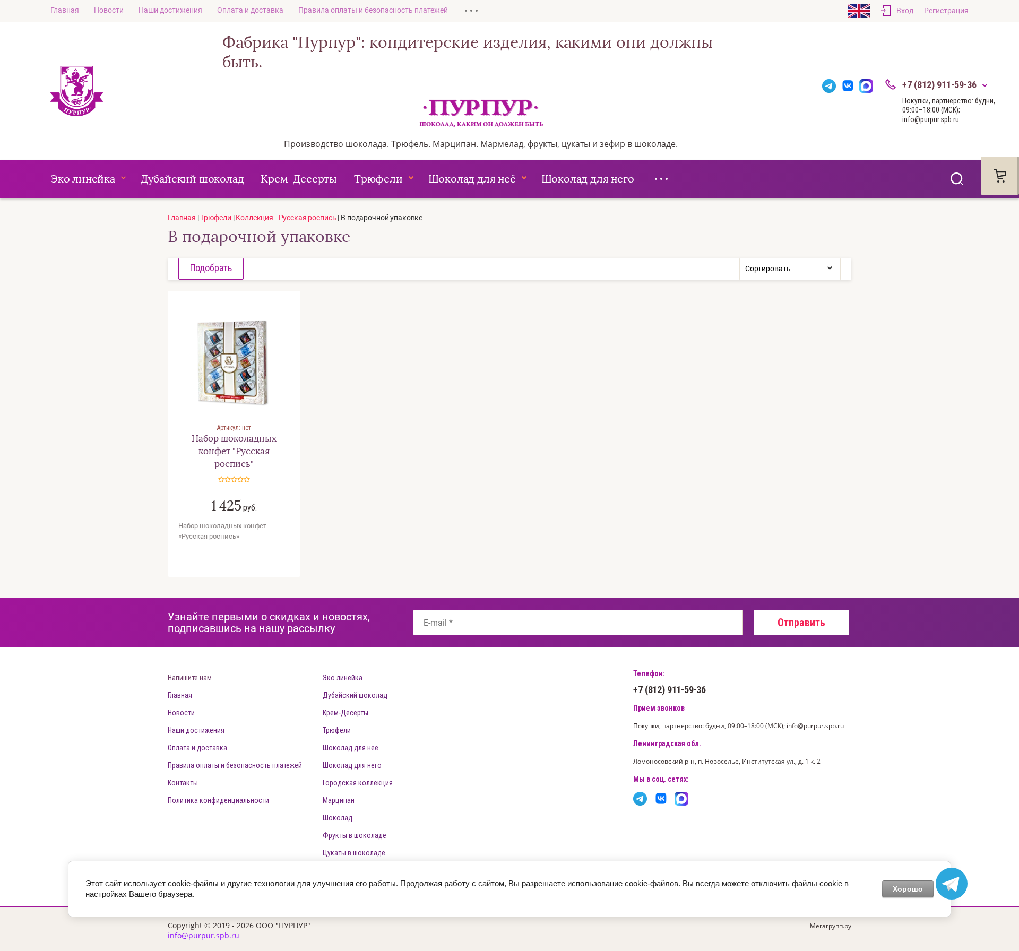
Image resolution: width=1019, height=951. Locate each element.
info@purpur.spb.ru (203, 935)
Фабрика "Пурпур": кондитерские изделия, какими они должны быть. (467, 52)
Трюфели (378, 178)
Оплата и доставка (250, 10)
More (661, 179)
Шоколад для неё (472, 178)
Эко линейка (82, 178)
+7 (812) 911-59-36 (939, 84)
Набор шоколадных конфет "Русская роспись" (234, 451)
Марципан (339, 800)
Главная (64, 10)
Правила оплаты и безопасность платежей (373, 10)
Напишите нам (190, 677)
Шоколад (337, 818)
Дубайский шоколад (192, 178)
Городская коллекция (358, 783)
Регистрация (946, 10)
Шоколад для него (587, 178)
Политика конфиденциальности (218, 800)
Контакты (183, 783)
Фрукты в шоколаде (354, 835)
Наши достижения (170, 10)
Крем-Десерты (299, 178)
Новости (109, 10)
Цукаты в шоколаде (354, 853)
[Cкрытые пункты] (471, 10)
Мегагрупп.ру (830, 925)
